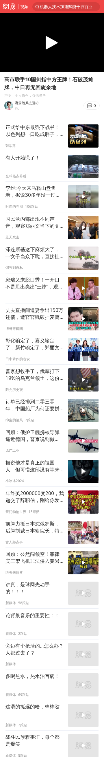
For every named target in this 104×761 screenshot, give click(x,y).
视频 (24, 6)
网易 (9, 6)
